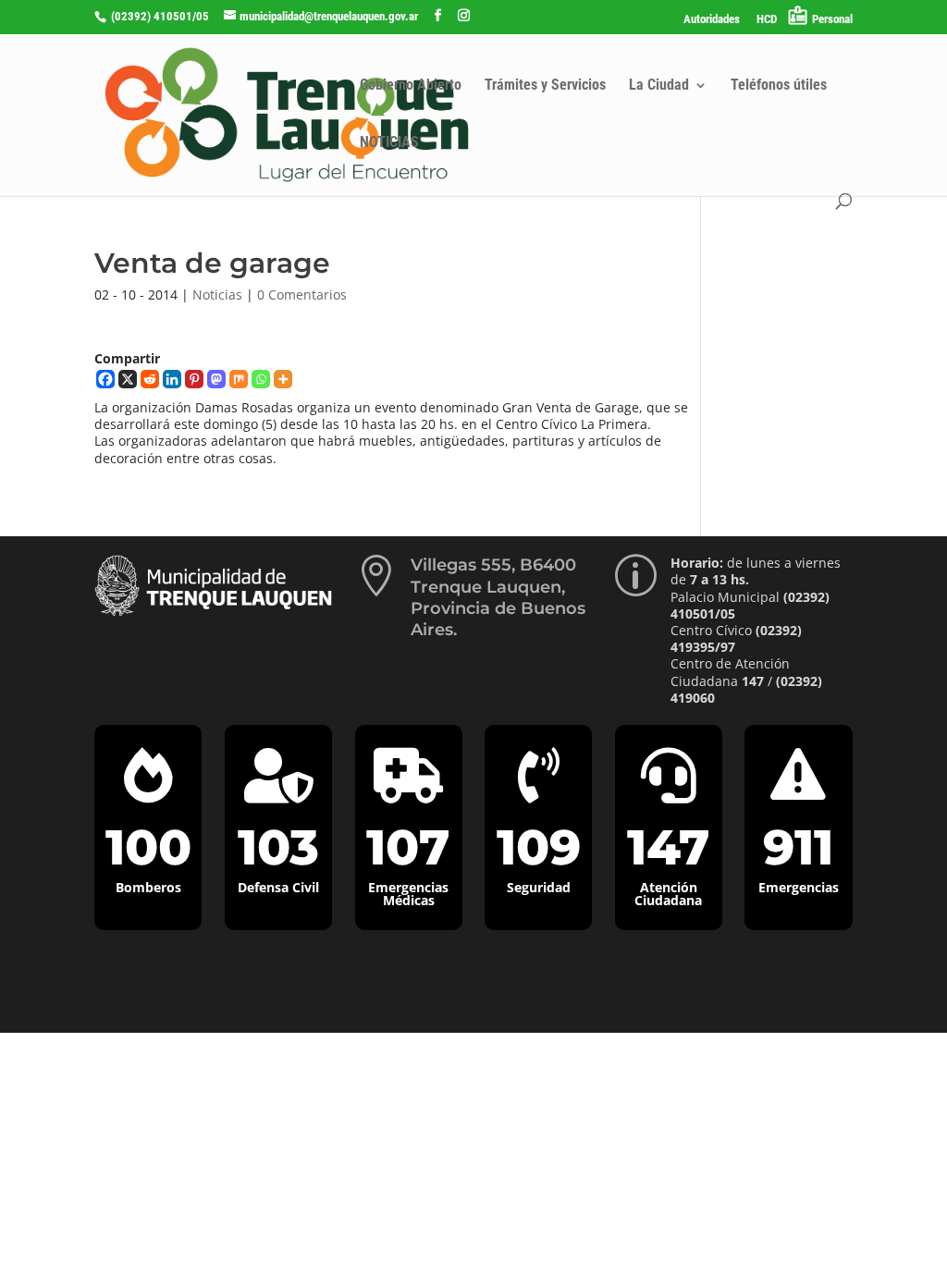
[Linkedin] (172, 379)
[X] (127, 379)
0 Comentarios (302, 294)
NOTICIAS (389, 143)
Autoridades (711, 19)
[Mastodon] (216, 379)
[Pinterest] (194, 379)
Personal (832, 19)
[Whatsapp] (261, 379)
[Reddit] (150, 379)
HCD (766, 19)
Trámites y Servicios (545, 86)
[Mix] (238, 379)
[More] (283, 379)
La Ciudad (659, 86)
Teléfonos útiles (779, 86)
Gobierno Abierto (410, 86)
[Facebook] (105, 379)
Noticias (217, 294)
